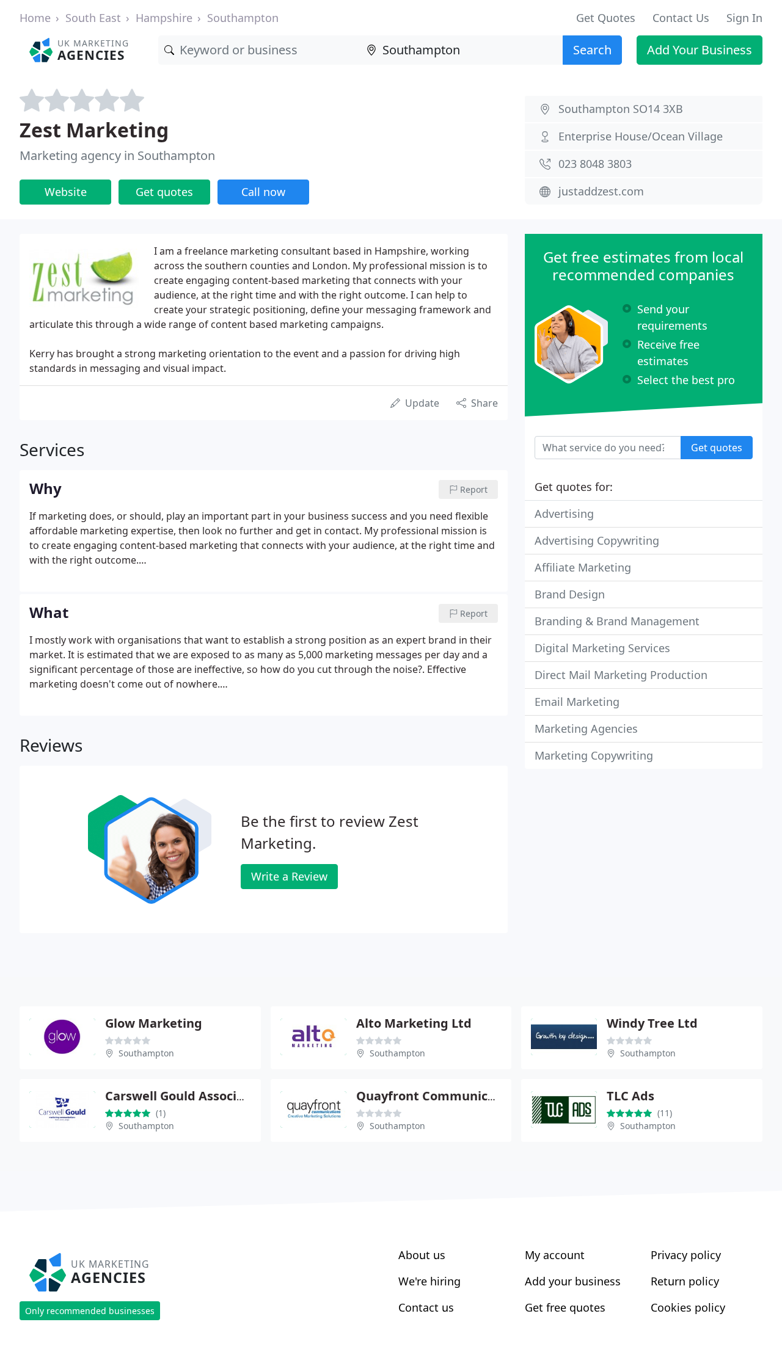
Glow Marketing (153, 1023)
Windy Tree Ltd (652, 1023)
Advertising (564, 513)
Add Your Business (699, 50)
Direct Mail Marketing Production (621, 674)
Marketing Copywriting (594, 755)
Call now (263, 191)
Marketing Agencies (586, 728)
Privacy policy (686, 1255)
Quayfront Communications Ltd (452, 1096)
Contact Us (680, 17)
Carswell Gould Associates (184, 1096)
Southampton (243, 17)
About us (421, 1255)
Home (35, 17)
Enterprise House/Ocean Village (640, 136)
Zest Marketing (94, 130)
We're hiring (429, 1281)
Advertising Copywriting (597, 540)
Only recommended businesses (90, 1311)
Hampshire (164, 17)
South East (93, 17)
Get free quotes (565, 1307)
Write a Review (289, 876)
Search (592, 50)
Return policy (685, 1281)
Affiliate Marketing (583, 567)
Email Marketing (577, 701)
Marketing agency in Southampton (117, 155)
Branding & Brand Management (617, 621)
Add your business (573, 1281)
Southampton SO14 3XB (620, 108)
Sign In (744, 17)
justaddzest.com (601, 191)
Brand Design (570, 594)
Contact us (426, 1307)
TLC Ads (630, 1096)
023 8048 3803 (595, 163)
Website (66, 191)
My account (555, 1255)
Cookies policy (688, 1307)
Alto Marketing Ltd (414, 1023)
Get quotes (164, 191)
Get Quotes (605, 17)
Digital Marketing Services (602, 648)
